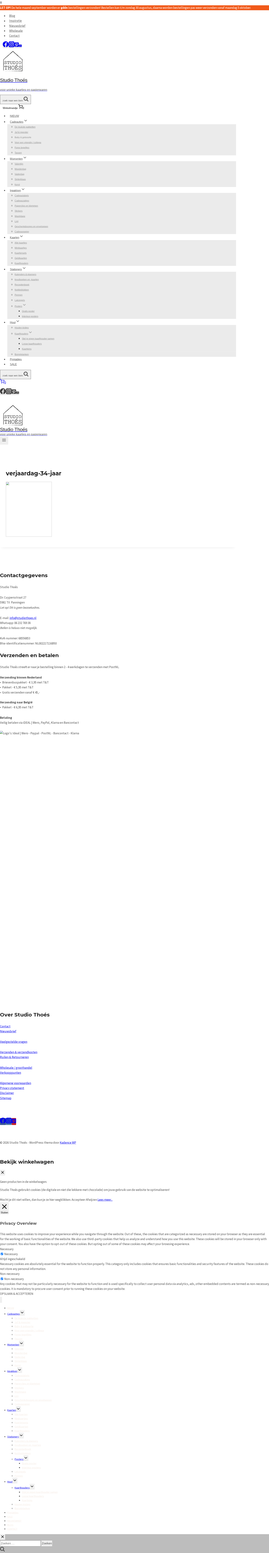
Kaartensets (21, 253)
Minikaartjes (21, 248)
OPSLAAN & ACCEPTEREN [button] (16, 1294)
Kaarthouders (21, 263)
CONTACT (12, 1528)
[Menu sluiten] (1, 1300)
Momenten (13, 1344)
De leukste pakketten (25, 127)
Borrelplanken (22, 354)
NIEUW (14, 115)
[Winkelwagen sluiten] (2, 1173)
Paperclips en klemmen (26, 206)
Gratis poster (28, 311)
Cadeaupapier (22, 231)
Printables (16, 359)
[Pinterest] (16, 46)
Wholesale (16, 31)
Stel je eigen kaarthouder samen (38, 338)
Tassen (18, 153)
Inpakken (12, 1371)
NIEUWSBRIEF (14, 1520)
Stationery (13, 1436)
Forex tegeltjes (22, 147)
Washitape (20, 216)
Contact (14, 36)
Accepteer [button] (78, 1200)
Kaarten (11, 1410)
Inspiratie (15, 21)
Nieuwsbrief (17, 26)
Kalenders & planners (25, 274)
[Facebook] (6, 46)
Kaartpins (26, 349)
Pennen (19, 295)
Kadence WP (68, 1143)
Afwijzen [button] (91, 1200)
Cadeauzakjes (22, 200)
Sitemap (5, 1098)
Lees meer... (105, 1200)
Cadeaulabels (22, 195)
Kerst (17, 184)
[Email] (20, 46)
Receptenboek (22, 284)
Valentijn (19, 164)
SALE (13, 364)
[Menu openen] (4, 441)
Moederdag (20, 169)
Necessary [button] (7, 1249)
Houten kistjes (22, 327)
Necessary (11, 1254)
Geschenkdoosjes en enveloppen (31, 226)
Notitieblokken (22, 290)
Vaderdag (19, 174)
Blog (12, 16)
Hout (9, 1481)
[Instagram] (11, 46)
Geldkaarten (21, 258)
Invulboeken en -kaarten (27, 279)
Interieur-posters (30, 316)
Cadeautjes (13, 1313)
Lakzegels (20, 300)
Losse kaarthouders (32, 344)
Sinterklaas (20, 179)
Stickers (19, 211)
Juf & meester (21, 132)
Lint (16, 221)
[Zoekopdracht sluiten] (2, 1537)
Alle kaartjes (21, 243)
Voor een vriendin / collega (28, 142)
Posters (19, 1459)
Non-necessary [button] (10, 1274)
